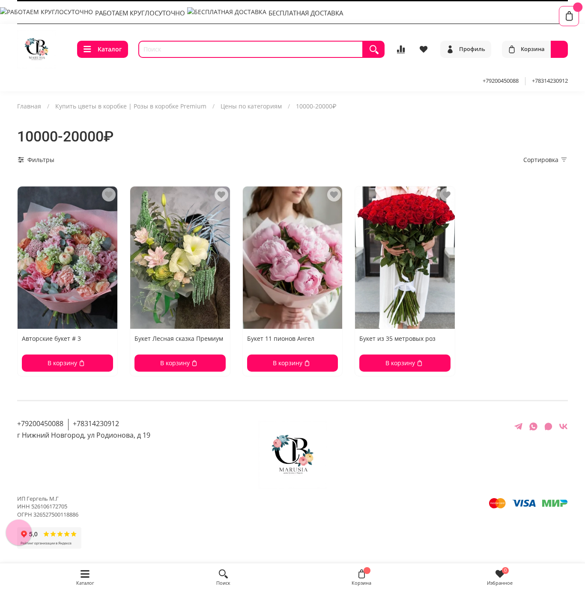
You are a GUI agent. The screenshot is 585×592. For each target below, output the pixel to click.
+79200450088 (501, 80)
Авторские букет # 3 (51, 338)
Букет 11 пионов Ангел (280, 338)
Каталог (110, 49)
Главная (29, 106)
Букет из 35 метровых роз (397, 338)
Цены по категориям (251, 106)
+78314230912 (550, 80)
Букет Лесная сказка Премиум (178, 338)
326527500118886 (55, 514)
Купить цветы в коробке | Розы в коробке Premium (130, 106)
